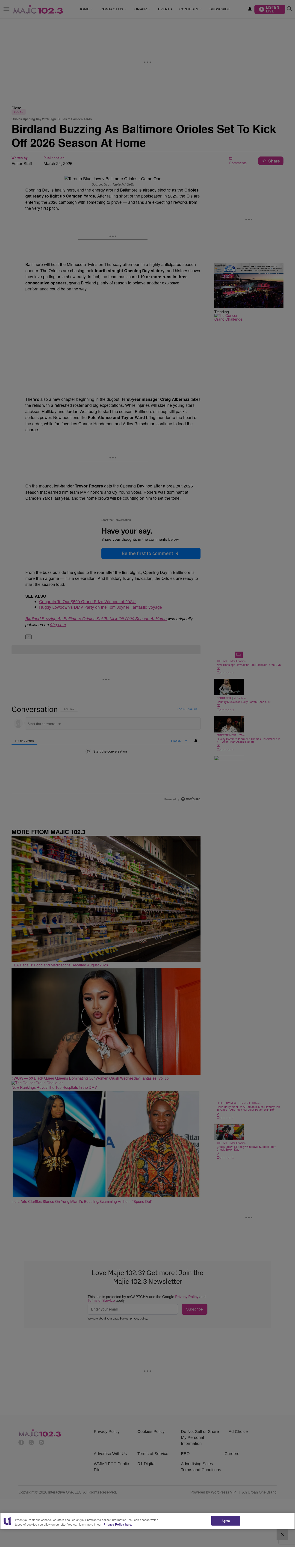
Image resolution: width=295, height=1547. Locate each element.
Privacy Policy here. (117, 1524)
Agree (225, 1520)
